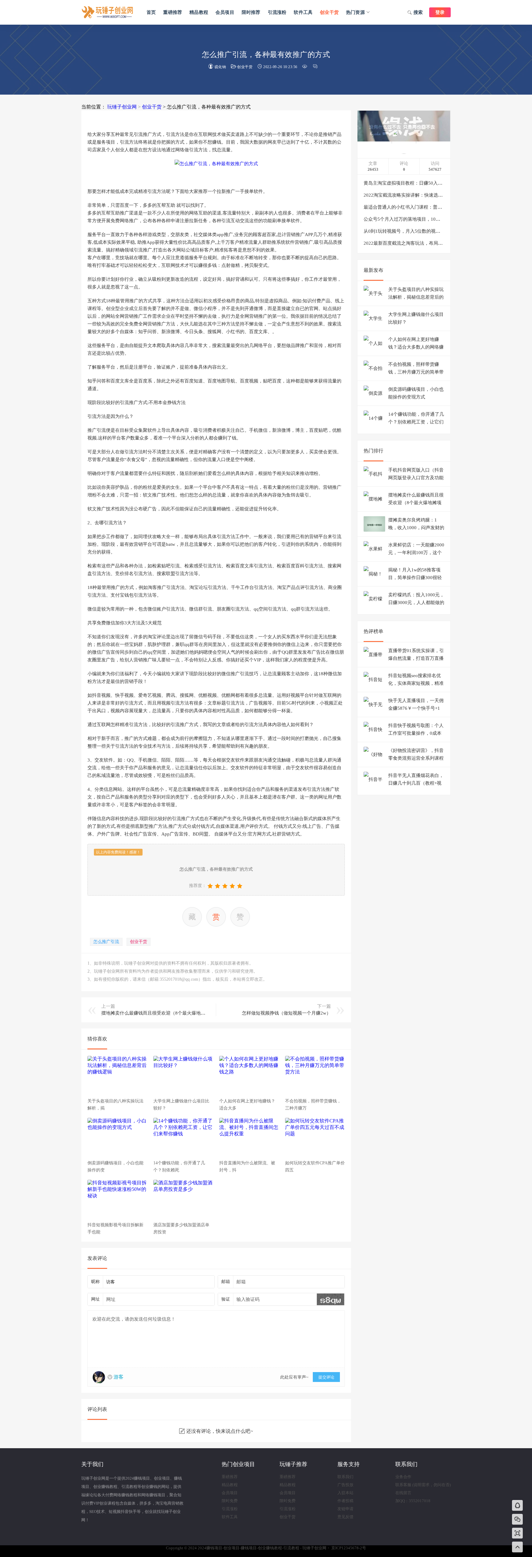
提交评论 (326, 1377)
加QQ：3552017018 (412, 1500)
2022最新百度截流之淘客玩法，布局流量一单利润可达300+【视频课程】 (438, 243)
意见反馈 (345, 1516)
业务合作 (403, 1476)
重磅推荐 (172, 12)
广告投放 (345, 1484)
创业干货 (329, 12)
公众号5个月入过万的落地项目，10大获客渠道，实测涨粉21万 (427, 219)
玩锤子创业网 (122, 106)
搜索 (418, 12)
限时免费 (230, 1500)
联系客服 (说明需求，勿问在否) (423, 1484)
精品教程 (198, 12)
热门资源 (355, 12)
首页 (151, 12)
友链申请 (345, 1508)
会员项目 (225, 12)
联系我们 (345, 1476)
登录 (440, 12)
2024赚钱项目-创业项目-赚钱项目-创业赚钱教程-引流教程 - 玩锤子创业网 (107, 12)
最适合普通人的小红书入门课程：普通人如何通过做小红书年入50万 (433, 207)
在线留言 (403, 1492)
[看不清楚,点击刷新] (330, 1299)
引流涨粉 (277, 12)
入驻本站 (345, 1492)
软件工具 (303, 12)
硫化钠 (220, 67)
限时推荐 (251, 12)
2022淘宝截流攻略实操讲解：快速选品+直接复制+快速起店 (424, 195)
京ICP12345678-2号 (348, 1548)
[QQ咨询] (517, 1506)
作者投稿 (345, 1500)
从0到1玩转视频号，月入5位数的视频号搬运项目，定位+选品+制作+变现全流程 (445, 231)
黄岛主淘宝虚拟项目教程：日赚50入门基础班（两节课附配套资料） (433, 183)
